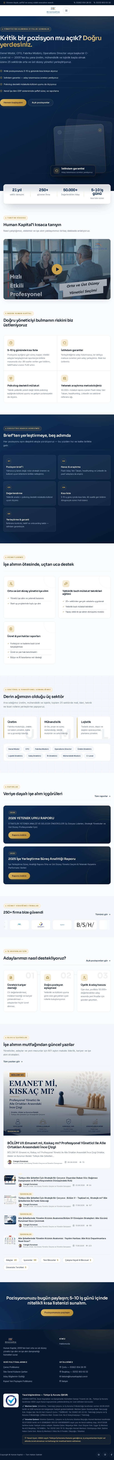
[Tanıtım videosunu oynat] (57, 269)
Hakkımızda (64, 1344)
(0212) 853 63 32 (103, 3)
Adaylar (11, 1260)
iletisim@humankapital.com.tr (74, 1376)
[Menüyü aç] (66, 11)
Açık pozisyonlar (40, 102)
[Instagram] (105, 1454)
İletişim (64, 1381)
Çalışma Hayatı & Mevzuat (78, 1260)
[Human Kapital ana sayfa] (53, 10)
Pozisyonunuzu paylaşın (57, 1312)
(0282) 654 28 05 (83, 3)
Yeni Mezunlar (50, 1260)
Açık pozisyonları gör (97, 960)
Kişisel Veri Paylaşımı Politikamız (17, 1381)
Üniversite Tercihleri (16, 1267)
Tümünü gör (101, 914)
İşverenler (30, 1260)
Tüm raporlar (101, 796)
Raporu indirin (19, 835)
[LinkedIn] (98, 1454)
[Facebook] (111, 1454)
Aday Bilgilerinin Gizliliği (14, 1376)
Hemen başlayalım (13, 102)
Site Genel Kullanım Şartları (15, 1372)
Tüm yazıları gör (11, 1061)
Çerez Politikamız (11, 1367)
